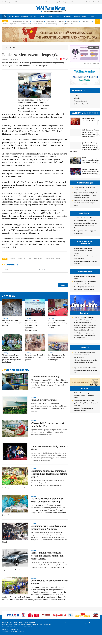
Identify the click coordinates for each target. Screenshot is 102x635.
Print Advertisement (80, 101)
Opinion (77, 16)
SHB (30, 258)
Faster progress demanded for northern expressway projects (35, 357)
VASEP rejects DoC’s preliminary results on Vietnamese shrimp (47, 500)
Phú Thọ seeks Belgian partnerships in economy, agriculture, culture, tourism (57, 324)
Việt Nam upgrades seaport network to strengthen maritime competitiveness (85, 354)
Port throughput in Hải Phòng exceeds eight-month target (56, 357)
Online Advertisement (81, 104)
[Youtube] (60, 59)
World (84, 16)
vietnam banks (49, 258)
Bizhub (74, 2)
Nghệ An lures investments (44, 399)
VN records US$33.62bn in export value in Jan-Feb (47, 425)
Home (5, 48)
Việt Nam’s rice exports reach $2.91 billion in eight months (12, 322)
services (19, 258)
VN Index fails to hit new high (45, 376)
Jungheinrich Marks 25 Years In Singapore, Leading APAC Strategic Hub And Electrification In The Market (84, 147)
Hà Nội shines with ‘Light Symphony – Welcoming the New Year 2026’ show (85, 225)
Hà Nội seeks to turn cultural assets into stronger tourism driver (85, 282)
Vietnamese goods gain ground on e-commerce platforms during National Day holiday (12, 358)
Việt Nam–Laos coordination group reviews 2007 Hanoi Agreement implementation (32, 325)
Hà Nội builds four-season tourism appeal (85, 277)
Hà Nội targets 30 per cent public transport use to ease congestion (84, 288)
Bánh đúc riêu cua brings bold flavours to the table (83, 409)
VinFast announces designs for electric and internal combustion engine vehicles (47, 555)
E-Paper (91, 16)
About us (70, 623)
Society (41, 16)
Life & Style (50, 16)
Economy (24, 16)
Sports (58, 16)
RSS (98, 622)
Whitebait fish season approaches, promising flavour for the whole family (84, 395)
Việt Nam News (51, 9)
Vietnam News (37, 258)
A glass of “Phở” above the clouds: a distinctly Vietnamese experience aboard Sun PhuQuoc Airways (85, 327)
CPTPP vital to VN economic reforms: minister (49, 582)
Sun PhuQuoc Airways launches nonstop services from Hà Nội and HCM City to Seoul (84, 335)
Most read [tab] (91, 113)
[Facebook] (53, 59)
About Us (88, 2)
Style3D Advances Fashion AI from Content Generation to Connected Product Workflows (90, 133)
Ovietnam (81, 2)
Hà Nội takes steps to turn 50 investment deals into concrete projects (83, 250)
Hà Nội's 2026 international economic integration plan (86, 257)
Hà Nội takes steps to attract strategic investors (85, 262)
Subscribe (77, 98)
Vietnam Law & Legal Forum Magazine (58, 2)
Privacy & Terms (88, 623)
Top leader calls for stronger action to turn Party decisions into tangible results (86, 202)
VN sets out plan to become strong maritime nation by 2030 (84, 188)
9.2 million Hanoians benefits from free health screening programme (85, 219)
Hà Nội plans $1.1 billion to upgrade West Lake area (85, 232)
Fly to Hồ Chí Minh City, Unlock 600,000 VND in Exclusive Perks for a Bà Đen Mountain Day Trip (86, 320)
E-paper (77, 90)
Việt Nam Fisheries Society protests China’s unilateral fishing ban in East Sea (85, 370)
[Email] (67, 59)
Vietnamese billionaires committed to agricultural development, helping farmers (49, 473)
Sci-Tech (33, 16)
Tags (4, 258)
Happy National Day (67, 24)
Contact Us (96, 2)
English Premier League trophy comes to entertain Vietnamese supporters (90, 171)
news (58, 258)
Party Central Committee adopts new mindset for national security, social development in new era (85, 195)
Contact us (79, 623)
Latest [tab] (76, 113)
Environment (67, 16)
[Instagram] (64, 59)
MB (25, 258)
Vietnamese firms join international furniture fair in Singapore (49, 527)
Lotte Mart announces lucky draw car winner (49, 448)
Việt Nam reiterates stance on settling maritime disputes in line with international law (85, 362)
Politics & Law (14, 16)
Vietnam (12, 258)
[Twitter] (57, 59)
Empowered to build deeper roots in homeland (90, 120)
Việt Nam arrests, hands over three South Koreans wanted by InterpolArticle (90, 160)
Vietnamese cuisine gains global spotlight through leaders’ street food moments (86, 403)
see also (9, 296)
